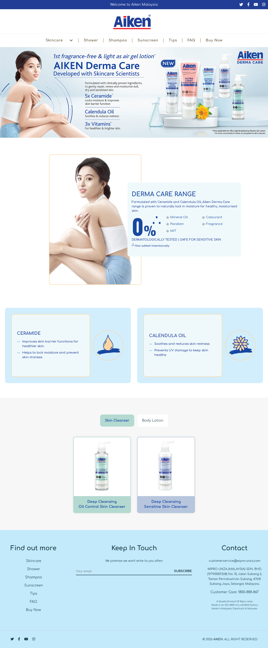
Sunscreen (148, 40)
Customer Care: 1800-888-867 (234, 592)
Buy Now (214, 40)
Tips (173, 40)
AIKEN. (218, 639)
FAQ (191, 40)
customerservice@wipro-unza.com (234, 560)
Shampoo (118, 40)
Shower (91, 40)
